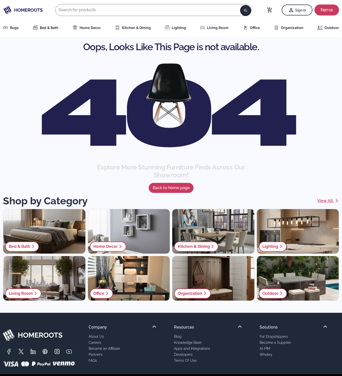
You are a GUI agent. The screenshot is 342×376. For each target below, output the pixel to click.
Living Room (218, 27)
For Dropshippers (274, 336)
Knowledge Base (188, 342)
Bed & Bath (49, 27)
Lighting (179, 27)
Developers (183, 354)
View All (325, 200)
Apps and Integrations (192, 348)
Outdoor (331, 27)
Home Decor (90, 27)
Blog (178, 336)
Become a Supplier (275, 342)
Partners (95, 354)
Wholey (266, 354)
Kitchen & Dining (136, 27)
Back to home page (171, 187)
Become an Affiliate (104, 348)
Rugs (14, 27)
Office (255, 27)
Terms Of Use (185, 360)
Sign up (326, 10)
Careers (95, 342)
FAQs (93, 360)
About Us (96, 336)
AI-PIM (265, 348)
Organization (292, 27)
